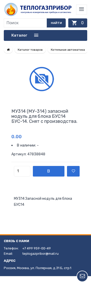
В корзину (49, 173)
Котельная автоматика (68, 49)
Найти (56, 23)
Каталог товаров (30, 49)
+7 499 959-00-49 (36, 248)
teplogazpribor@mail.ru (40, 253)
